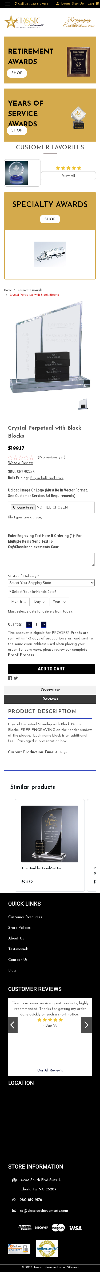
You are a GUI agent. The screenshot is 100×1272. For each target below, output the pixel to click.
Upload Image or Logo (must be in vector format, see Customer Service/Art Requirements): (48, 493)
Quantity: (15, 624)
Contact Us (17, 960)
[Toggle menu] (7, 7)
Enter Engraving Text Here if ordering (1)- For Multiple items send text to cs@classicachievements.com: (45, 541)
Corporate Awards (30, 290)
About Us (16, 939)
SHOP (16, 73)
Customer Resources (25, 917)
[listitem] (50, 845)
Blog (12, 971)
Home (8, 290)
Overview (50, 690)
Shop (50, 219)
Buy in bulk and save (46, 478)
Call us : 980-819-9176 (33, 4)
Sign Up (78, 3)
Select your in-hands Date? (32, 592)
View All (68, 176)
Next (86, 1025)
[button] (9, 845)
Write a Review (20, 463)
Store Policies (19, 928)
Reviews (50, 699)
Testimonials (18, 949)
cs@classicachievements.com (44, 1211)
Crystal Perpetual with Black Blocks (34, 295)
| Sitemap (72, 1267)
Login (65, 3)
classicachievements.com (49, 1267)
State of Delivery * (23, 576)
